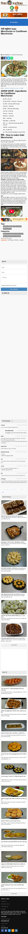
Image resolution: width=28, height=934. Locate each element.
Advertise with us (6, 904)
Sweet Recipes (6, 497)
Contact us (4, 901)
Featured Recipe (7, 236)
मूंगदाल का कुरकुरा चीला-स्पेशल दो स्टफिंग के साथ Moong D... (14, 799)
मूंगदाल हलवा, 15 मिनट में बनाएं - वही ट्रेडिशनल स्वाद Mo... (13, 542)
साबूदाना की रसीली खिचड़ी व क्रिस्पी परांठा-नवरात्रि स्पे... (13, 864)
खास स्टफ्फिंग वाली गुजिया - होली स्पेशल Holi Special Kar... (13, 568)
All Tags (3, 909)
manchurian (18, 226)
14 (21, 489)
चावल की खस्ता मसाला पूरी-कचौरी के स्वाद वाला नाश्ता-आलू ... (14, 842)
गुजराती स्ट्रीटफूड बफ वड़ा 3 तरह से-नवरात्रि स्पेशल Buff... (12, 885)
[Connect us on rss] (12, 930)
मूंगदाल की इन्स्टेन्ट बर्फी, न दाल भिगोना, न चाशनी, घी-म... (13, 733)
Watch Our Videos (6, 919)
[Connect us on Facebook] (2, 930)
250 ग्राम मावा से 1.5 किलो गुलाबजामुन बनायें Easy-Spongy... (12, 689)
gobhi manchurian (7, 228)
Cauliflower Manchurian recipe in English (13, 88)
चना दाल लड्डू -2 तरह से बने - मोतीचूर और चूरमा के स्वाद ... (13, 777)
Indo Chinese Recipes (18, 233)
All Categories (5, 906)
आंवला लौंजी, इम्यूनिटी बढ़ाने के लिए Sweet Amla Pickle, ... (13, 638)
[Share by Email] (2, 58)
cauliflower (6, 226)
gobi (14, 226)
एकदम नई (4, 672)
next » (3, 492)
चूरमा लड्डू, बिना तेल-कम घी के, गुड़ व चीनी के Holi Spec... (13, 594)
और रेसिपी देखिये (14, 645)
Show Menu (15, 22)
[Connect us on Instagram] (16, 930)
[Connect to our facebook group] (6, 930)
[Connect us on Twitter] (9, 930)
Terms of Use (5, 923)
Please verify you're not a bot (9, 285)
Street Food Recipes (16, 236)
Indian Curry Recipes (8, 233)
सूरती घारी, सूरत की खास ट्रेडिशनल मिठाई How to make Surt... (13, 616)
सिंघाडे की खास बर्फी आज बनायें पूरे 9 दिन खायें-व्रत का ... (12, 516)
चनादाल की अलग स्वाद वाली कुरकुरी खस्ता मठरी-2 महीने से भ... (13, 754)
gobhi (10, 226)
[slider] (4, 240)
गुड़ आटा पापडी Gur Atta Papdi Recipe (10, 821)
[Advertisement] (14, 41)
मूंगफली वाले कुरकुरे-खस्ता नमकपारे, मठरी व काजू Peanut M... (13, 711)
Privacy (3, 926)
